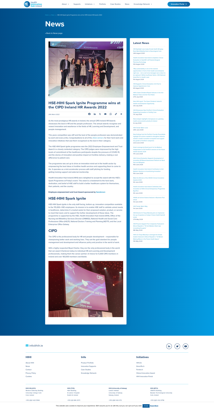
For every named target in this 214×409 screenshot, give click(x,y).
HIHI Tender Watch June (140, 128)
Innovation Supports (88, 366)
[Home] (32, 3)
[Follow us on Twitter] (177, 346)
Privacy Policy (31, 373)
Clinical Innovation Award (145, 373)
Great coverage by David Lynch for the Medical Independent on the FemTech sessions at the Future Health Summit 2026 (149, 149)
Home (47, 15)
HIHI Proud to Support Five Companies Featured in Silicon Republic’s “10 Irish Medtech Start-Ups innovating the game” (148, 226)
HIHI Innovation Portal (144, 376)
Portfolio (102, 4)
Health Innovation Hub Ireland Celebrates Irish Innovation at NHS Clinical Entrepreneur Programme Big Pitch (149, 189)
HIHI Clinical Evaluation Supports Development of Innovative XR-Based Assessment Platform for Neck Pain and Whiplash (149, 160)
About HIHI (30, 363)
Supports (77, 4)
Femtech (139, 370)
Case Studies (115, 4)
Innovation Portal (178, 4)
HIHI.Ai (139, 363)
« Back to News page (54, 33)
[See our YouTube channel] (185, 346)
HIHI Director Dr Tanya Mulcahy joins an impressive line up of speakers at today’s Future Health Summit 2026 (149, 215)
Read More (154, 406)
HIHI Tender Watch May (140, 206)
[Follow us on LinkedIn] (169, 346)
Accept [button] (146, 406)
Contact (29, 370)
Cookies (29, 376)
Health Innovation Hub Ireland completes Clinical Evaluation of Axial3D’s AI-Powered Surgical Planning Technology (148, 60)
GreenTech (140, 366)
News (127, 4)
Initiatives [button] (88, 4)
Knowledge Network (142, 4)
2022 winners (98, 138)
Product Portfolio (87, 363)
